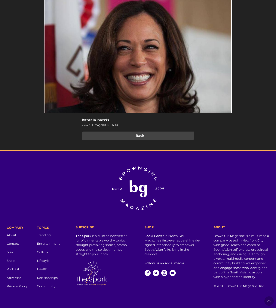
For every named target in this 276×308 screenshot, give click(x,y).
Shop (11, 261)
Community (46, 286)
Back (140, 136)
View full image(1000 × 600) (100, 125)
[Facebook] (148, 273)
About (11, 235)
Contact (13, 243)
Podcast (13, 269)
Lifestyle (43, 261)
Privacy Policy (17, 286)
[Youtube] (173, 273)
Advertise (14, 278)
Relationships (47, 278)
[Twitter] (156, 273)
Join (10, 252)
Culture (42, 252)
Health (42, 269)
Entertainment (48, 243)
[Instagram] (164, 273)
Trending (44, 235)
